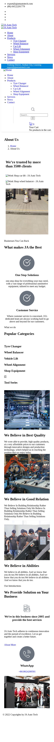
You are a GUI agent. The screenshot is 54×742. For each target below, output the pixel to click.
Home (13, 146)
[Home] (7, 70)
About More (10, 645)
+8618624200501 (27, 671)
